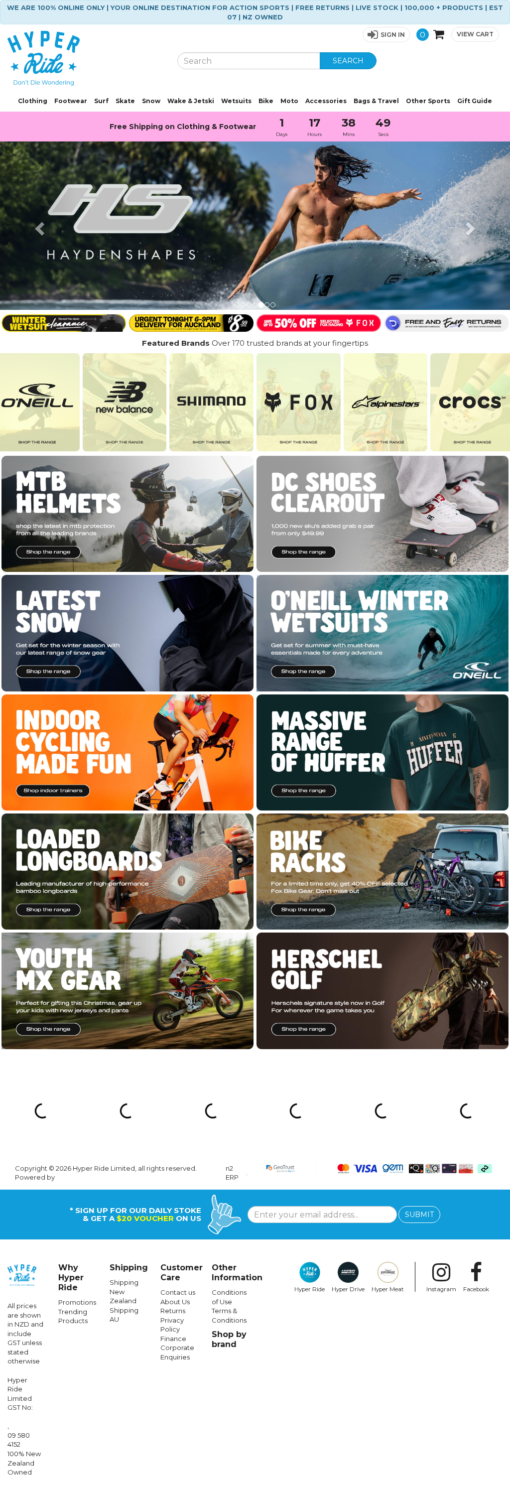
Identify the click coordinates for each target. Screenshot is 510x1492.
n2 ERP (232, 1173)
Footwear (70, 101)
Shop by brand (229, 1339)
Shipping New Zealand (124, 1291)
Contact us (177, 1292)
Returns (172, 1311)
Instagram (441, 1289)
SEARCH (348, 60)
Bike (265, 101)
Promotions (77, 1302)
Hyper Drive (348, 1289)
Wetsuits (236, 101)
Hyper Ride (309, 1289)
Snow (151, 101)
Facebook (476, 1289)
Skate (125, 101)
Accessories (326, 101)
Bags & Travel (376, 101)
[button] (386, 34)
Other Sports (428, 101)
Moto (289, 101)
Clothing (32, 101)
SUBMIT (419, 1214)
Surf (101, 101)
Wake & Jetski (190, 101)
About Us (175, 1302)
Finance (173, 1339)
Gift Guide (474, 101)
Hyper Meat (388, 1289)
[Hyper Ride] (84, 58)
